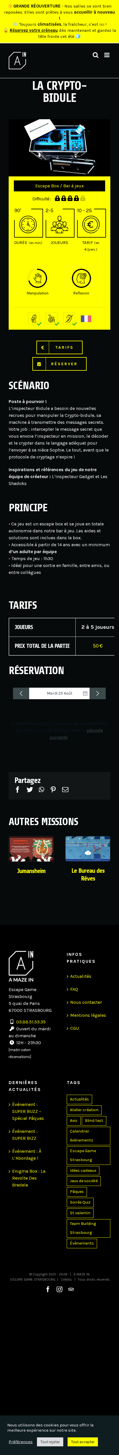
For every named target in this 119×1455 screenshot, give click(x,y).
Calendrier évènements (81, 1136)
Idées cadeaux (83, 1170)
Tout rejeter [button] (50, 1442)
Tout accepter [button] (82, 1442)
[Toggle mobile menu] (107, 55)
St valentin (80, 1212)
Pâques (77, 1191)
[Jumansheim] (31, 848)
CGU (74, 1028)
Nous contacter (86, 1002)
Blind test (94, 1120)
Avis (73, 1120)
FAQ (74, 989)
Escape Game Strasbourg (83, 1155)
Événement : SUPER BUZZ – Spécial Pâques (28, 1111)
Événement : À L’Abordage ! (26, 1154)
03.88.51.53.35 (31, 1022)
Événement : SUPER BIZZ (25, 1134)
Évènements (82, 1243)
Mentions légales (88, 1015)
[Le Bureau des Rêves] (88, 848)
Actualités (80, 976)
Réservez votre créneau (34, 30)
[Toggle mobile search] (95, 55)
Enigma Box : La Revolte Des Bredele (28, 1178)
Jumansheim (31, 871)
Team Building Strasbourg (83, 1228)
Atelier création (84, 1109)
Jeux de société (84, 1180)
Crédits (66, 1279)
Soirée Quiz (80, 1202)
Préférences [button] (21, 1441)
